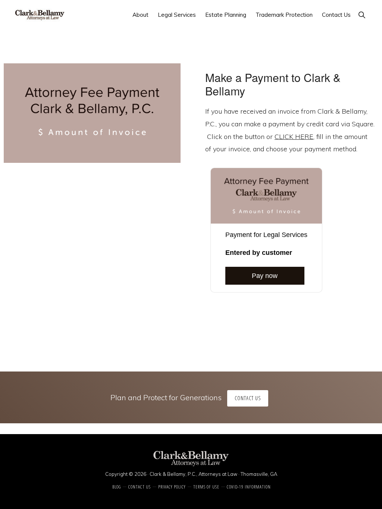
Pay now (265, 275)
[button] (361, 14)
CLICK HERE (294, 136)
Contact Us (248, 398)
